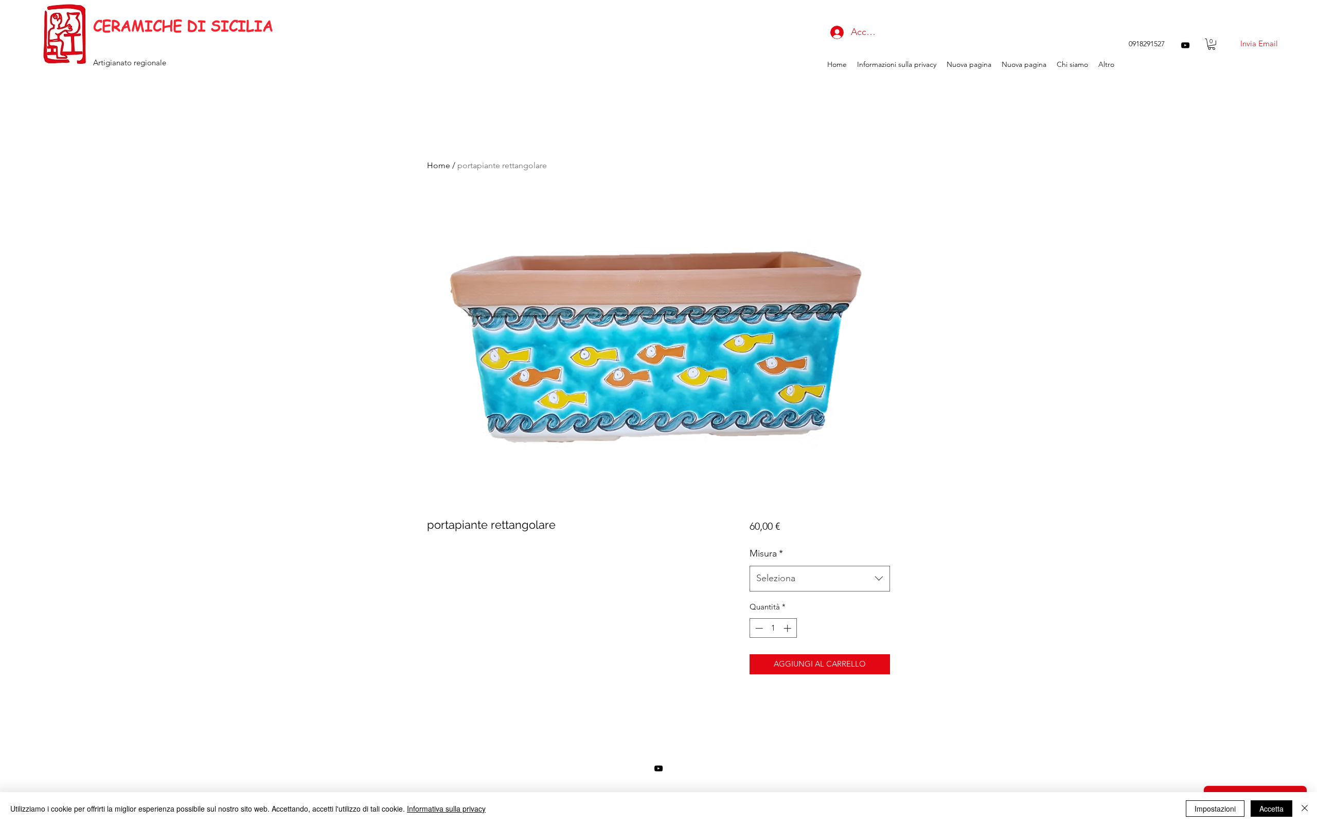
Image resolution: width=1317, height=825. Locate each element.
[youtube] (1185, 45)
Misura (766, 553)
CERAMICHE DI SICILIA (183, 25)
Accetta (1271, 808)
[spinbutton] (772, 628)
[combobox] (820, 578)
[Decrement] (758, 628)
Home (438, 165)
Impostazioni (1215, 808)
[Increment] (788, 628)
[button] (1211, 44)
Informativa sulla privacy (446, 808)
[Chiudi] (1304, 808)
